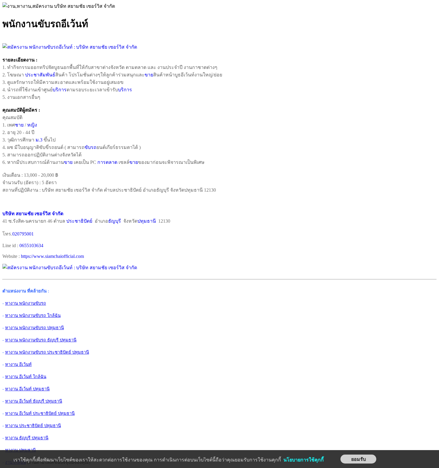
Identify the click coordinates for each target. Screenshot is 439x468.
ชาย (19, 124)
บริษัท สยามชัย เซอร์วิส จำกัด (32, 213)
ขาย (149, 74)
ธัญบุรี (114, 221)
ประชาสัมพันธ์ (40, 74)
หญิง (32, 124)
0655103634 (31, 245)
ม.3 (39, 139)
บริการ (60, 89)
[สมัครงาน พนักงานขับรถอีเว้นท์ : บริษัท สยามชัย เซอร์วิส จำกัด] (69, 47)
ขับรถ (90, 147)
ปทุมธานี (146, 221)
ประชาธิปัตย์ (79, 221)
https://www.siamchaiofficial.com (52, 256)
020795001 (23, 233)
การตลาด (107, 162)
